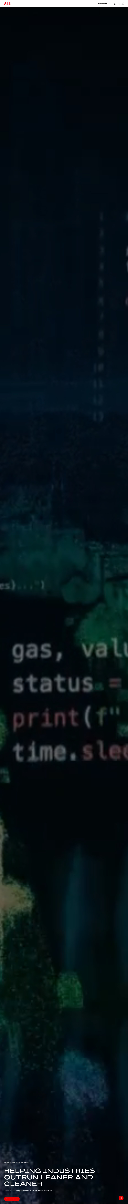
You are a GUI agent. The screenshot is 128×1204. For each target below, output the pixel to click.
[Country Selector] (115, 4)
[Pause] (121, 1198)
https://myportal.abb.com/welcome (123, 4)
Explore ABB (102, 3)
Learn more (10, 1199)
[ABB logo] (7, 3)
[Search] (119, 4)
